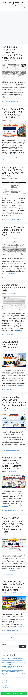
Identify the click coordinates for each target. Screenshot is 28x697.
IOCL (13, 389)
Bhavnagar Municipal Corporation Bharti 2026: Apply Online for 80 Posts (14, 231)
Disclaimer (4, 685)
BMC (11, 277)
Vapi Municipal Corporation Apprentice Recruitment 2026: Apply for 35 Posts (12, 52)
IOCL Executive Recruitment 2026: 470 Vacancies (12, 344)
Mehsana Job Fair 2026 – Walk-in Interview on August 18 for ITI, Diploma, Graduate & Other (12, 463)
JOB (18, 101)
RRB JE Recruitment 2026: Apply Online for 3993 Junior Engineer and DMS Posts (14, 585)
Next (11, 637)
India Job (21, 158)
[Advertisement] (14, 27)
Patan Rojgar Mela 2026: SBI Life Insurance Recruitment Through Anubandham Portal (14, 402)
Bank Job (12, 158)
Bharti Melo (13, 450)
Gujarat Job (7, 101)
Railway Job (15, 630)
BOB (17, 158)
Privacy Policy (5, 687)
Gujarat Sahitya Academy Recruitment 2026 (14, 288)
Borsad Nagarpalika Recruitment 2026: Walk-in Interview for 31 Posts (13, 171)
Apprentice (13, 101)
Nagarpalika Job (17, 219)
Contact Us (5, 683)
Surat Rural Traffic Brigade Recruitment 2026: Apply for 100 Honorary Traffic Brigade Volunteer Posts (13, 525)
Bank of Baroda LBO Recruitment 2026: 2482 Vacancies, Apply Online (13, 113)
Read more (10, 97)
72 (8, 637)
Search (4, 644)
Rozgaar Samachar (9, 510)
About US (4, 680)
